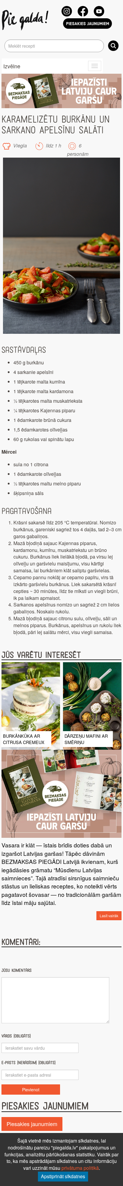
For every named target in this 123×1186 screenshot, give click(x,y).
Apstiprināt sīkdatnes (63, 1176)
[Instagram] (66, 11)
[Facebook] (83, 11)
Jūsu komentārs (16, 970)
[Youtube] (99, 11)
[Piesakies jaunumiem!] (87, 23)
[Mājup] (26, 20)
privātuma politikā (80, 1167)
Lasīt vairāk (109, 915)
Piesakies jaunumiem (32, 1124)
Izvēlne (11, 66)
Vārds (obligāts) (16, 1036)
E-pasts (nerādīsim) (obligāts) (28, 1062)
